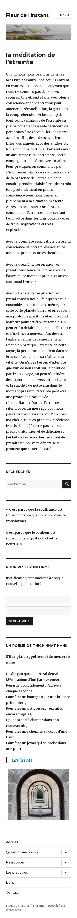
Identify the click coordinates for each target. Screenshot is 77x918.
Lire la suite (22, 760)
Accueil (12, 842)
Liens (10, 882)
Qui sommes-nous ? (22, 852)
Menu (64, 15)
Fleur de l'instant (27, 15)
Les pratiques (17, 872)
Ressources (15, 862)
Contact (12, 893)
